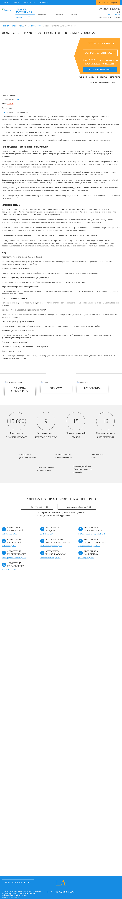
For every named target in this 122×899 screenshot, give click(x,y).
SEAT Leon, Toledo (34, 25)
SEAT (22, 25)
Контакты (44, 2)
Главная (5, 2)
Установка (58, 15)
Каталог (14, 25)
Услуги (16, 2)
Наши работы (29, 2)
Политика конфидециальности (14, 896)
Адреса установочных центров (102, 82)
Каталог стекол (43, 15)
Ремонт (74, 15)
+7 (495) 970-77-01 (109, 10)
